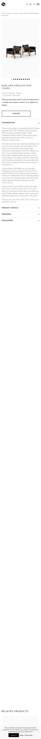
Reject (22, 735)
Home (3, 13)
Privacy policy (29, 735)
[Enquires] (30, 4)
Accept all (14, 735)
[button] (11, 79)
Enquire (16, 113)
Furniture (9, 13)
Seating (16, 13)
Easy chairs (23, 13)
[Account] (27, 4)
